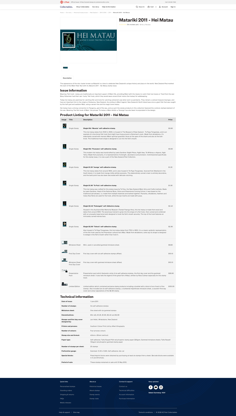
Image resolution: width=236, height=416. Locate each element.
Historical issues (96, 386)
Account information (126, 394)
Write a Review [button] (145, 24)
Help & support (64, 412)
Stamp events (95, 394)
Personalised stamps (67, 386)
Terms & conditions (146, 412)
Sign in (173, 7)
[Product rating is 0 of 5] (122, 24)
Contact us (123, 386)
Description (67, 78)
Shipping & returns (67, 394)
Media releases (65, 402)
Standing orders (66, 390)
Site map (76, 412)
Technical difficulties (126, 390)
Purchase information (127, 398)
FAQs (62, 398)
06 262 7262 (172, 2)
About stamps (95, 390)
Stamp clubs (94, 398)
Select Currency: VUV (157, 393)
